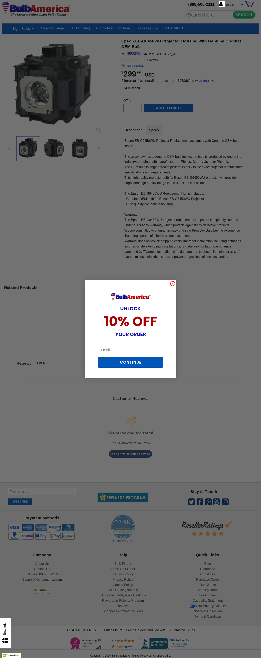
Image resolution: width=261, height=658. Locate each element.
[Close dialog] (173, 284)
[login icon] (222, 4)
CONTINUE (130, 362)
